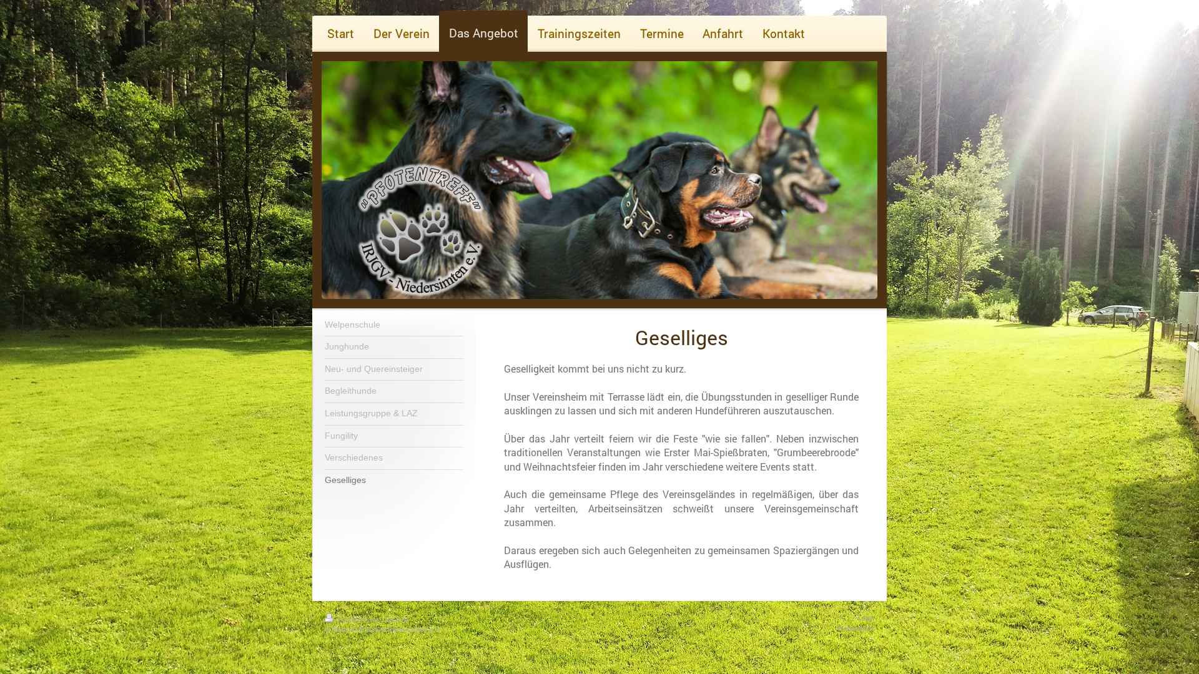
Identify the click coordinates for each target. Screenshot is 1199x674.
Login (866, 618)
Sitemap (397, 619)
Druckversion (358, 619)
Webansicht (855, 628)
